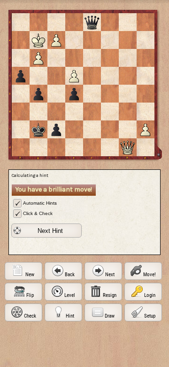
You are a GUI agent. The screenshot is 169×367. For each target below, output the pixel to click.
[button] (46, 230)
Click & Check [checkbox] (38, 213)
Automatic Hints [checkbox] (40, 203)
